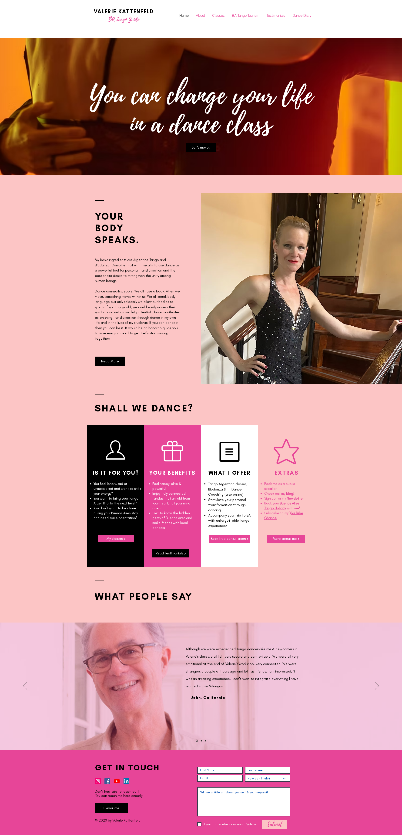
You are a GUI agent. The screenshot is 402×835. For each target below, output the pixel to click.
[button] (286, 539)
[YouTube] (117, 781)
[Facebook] (107, 781)
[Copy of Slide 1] (197, 741)
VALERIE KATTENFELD (124, 11)
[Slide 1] (205, 740)
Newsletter (295, 498)
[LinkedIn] (126, 781)
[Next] (377, 686)
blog (289, 493)
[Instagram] (98, 781)
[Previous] (25, 686)
